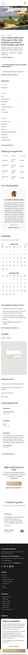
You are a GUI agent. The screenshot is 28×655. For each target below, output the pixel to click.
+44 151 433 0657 (7, 560)
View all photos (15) (20, 9)
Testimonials (5, 583)
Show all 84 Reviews (8, 454)
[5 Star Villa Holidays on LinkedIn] (10, 566)
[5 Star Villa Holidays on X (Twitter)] (2, 566)
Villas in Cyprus (6, 605)
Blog (3, 585)
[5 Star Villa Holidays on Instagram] (7, 566)
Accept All (14, 651)
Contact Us (17, 563)
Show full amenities (7, 145)
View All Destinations (7, 609)
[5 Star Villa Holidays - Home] (3, 3)
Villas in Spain (5, 607)
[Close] (20, 352)
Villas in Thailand (6, 601)
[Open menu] (25, 3)
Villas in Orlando (6, 597)
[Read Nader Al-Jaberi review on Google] (7, 514)
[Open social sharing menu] (12, 9)
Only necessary (14, 646)
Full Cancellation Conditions (9, 328)
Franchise (4, 577)
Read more (7, 525)
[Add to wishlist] (9, 9)
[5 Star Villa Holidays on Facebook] (4, 566)
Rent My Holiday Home (8, 579)
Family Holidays (6, 618)
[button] (14, 18)
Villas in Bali (5, 599)
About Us (4, 575)
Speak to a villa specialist (13, 488)
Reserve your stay (14, 483)
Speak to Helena (13, 227)
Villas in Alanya (6, 603)
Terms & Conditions (7, 581)
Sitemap (4, 588)
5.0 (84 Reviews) (6, 57)
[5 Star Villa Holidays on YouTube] (12, 566)
